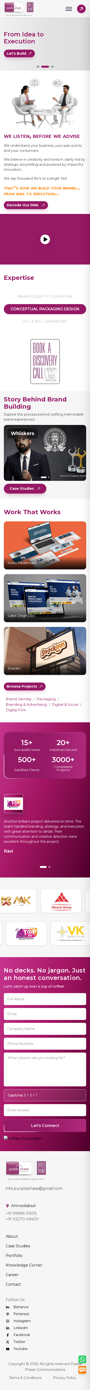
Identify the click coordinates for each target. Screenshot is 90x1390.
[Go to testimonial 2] (47, 882)
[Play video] (45, 239)
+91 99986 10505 (21, 1228)
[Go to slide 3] (52, 67)
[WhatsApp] (82, 1359)
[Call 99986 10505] (45, 362)
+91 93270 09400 (22, 1234)
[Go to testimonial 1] (41, 882)
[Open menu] (69, 9)
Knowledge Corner (24, 1280)
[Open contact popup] (81, 9)
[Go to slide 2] (45, 67)
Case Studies (22, 488)
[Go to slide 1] (37, 67)
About (12, 1251)
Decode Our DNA (22, 205)
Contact (13, 1299)
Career (12, 1290)
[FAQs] (82, 1370)
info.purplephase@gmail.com (34, 1203)
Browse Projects (22, 686)
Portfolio (14, 1270)
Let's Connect (45, 1140)
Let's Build (16, 53)
